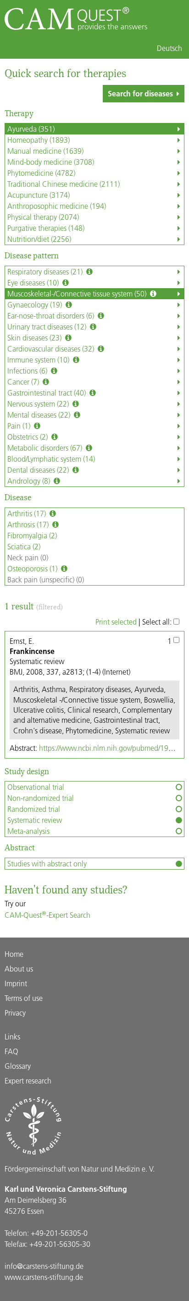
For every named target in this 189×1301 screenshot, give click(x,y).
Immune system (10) (39, 359)
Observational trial (35, 787)
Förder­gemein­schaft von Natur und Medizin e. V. (80, 1168)
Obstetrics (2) (28, 436)
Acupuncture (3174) (38, 195)
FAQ (11, 1051)
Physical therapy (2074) (43, 217)
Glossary (18, 1066)
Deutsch (169, 48)
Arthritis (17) (27, 513)
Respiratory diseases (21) (45, 271)
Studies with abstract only (47, 863)
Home (14, 954)
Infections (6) (28, 370)
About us (19, 968)
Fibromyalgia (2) (32, 535)
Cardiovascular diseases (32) (51, 348)
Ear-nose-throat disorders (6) (51, 315)
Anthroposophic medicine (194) (56, 206)
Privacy (15, 1012)
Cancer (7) (24, 381)
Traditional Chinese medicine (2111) (63, 184)
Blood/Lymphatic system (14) (51, 458)
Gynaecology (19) (35, 304)
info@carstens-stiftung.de (44, 1266)
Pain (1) (19, 425)
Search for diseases (140, 93)
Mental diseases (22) (39, 414)
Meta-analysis (28, 831)
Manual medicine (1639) (45, 151)
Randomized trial (33, 809)
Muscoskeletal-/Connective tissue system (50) (77, 293)
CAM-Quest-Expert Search (47, 915)
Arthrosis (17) (28, 524)
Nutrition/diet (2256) (39, 239)
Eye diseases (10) (34, 282)
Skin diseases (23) (35, 337)
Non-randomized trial (40, 798)
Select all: (157, 621)
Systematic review (34, 820)
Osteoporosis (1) (33, 568)
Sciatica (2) (23, 546)
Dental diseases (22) (39, 470)
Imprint (16, 983)
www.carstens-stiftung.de (44, 1277)
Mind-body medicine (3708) (50, 162)
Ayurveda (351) (31, 129)
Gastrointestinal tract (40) (47, 392)
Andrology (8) (29, 481)
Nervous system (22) (39, 403)
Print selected (116, 621)
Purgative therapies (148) (45, 228)
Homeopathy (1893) (38, 140)
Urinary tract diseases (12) (47, 326)
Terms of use (24, 998)
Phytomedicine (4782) (41, 173)
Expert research (28, 1080)
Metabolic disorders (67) (45, 447)
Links (12, 1036)
